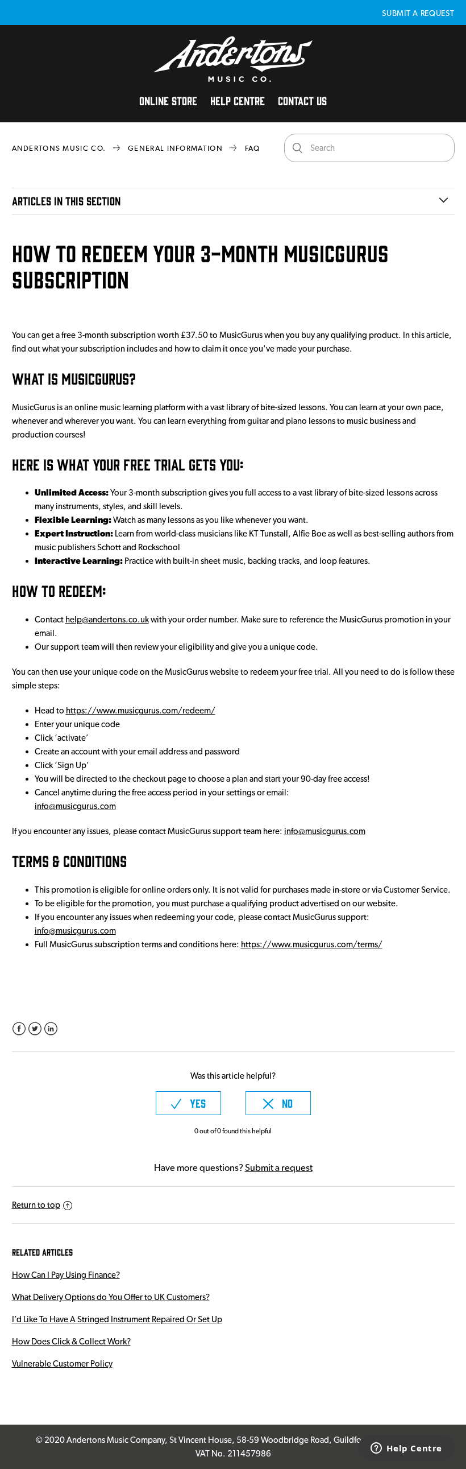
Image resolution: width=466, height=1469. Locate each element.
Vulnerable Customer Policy (62, 1364)
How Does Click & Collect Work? (71, 1341)
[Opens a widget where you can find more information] (406, 1449)
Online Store (168, 100)
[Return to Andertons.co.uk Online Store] (233, 79)
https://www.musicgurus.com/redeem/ (140, 710)
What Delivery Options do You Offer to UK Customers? (111, 1297)
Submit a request (418, 13)
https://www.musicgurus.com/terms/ (311, 944)
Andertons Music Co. (59, 148)
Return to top (36, 1205)
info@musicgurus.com (75, 806)
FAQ (252, 148)
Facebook (19, 1029)
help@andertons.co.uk (107, 619)
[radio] (188, 1103)
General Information (175, 148)
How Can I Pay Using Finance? (66, 1275)
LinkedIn (51, 1029)
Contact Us (302, 100)
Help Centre (237, 100)
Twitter (35, 1029)
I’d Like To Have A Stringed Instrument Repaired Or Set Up (117, 1319)
